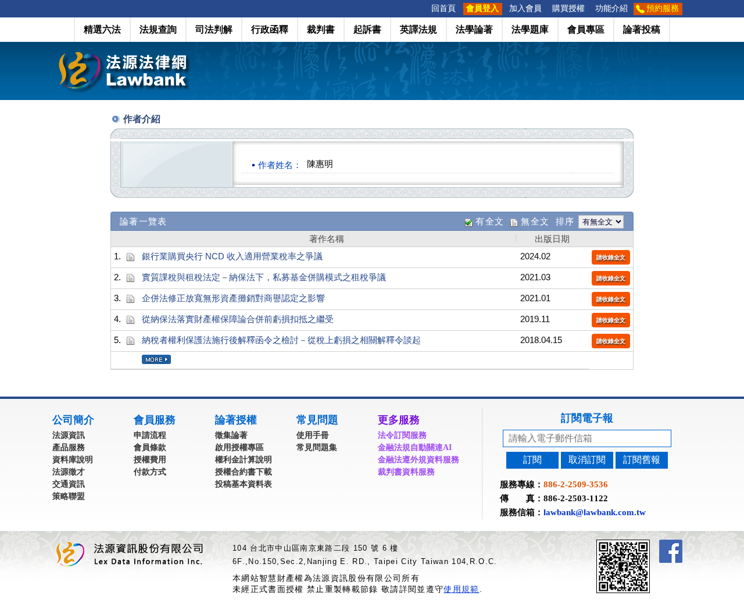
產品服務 (68, 447)
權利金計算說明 (243, 459)
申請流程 (150, 435)
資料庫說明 (72, 459)
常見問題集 (316, 447)
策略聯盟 (68, 496)
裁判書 (321, 29)
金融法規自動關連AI (415, 447)
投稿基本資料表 (243, 484)
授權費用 (150, 459)
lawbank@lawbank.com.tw (594, 512)
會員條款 (150, 447)
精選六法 (102, 29)
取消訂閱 (587, 460)
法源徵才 (68, 472)
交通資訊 (68, 484)
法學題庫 (530, 29)
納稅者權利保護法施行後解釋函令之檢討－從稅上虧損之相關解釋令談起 (281, 340)
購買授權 (568, 8)
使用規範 (461, 589)
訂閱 (532, 460)
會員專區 (585, 29)
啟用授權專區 (239, 447)
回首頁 (443, 8)
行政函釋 (269, 29)
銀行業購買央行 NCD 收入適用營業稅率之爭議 (232, 256)
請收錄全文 (610, 257)
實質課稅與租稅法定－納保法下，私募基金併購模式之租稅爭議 (264, 277)
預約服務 (662, 8)
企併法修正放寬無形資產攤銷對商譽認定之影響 (233, 298)
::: (422, 8)
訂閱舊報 (641, 460)
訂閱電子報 (587, 418)
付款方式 (150, 472)
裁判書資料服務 (406, 472)
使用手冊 (312, 435)
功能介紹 (611, 8)
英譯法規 (418, 29)
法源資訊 (68, 435)
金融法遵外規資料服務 (418, 459)
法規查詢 (158, 29)
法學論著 (474, 29)
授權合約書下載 (243, 472)
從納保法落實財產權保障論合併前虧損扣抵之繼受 (238, 319)
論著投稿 (641, 29)
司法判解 (214, 29)
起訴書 (367, 29)
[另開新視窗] (644, 545)
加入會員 (525, 8)
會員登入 (482, 8)
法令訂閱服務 (402, 435)
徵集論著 (231, 435)
